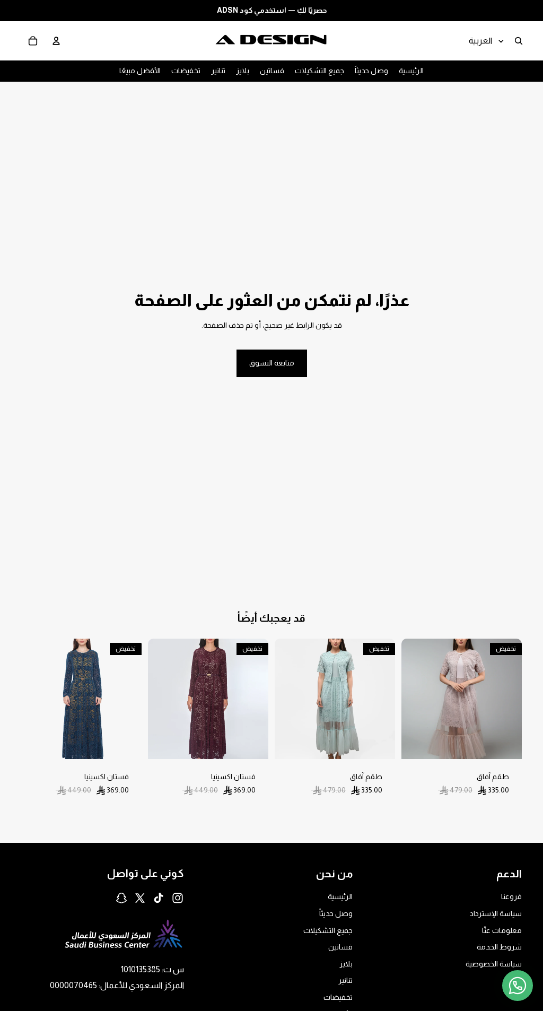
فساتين (340, 947)
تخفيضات (338, 997)
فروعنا (511, 896)
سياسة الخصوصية (494, 964)
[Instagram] (177, 898)
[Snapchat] (121, 898)
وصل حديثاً (336, 913)
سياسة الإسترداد (496, 913)
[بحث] (518, 41)
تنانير (345, 980)
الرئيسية (340, 896)
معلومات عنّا (502, 930)
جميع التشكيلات (328, 930)
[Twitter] (140, 898)
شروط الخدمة (499, 947)
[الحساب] (56, 41)
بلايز (346, 964)
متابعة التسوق (271, 363)
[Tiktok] (158, 898)
